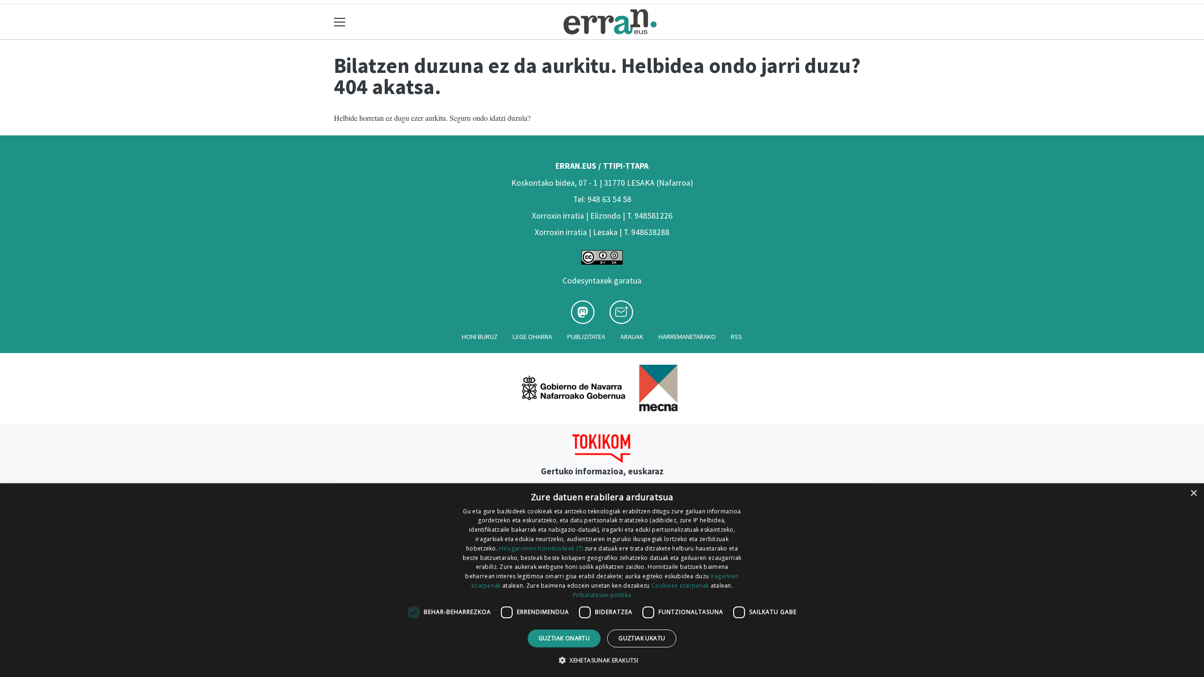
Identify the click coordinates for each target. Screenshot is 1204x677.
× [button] (1193, 493)
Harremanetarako (687, 336)
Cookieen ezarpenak (680, 586)
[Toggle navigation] (340, 22)
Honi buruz (480, 336)
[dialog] (602, 580)
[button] (602, 660)
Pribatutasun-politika (602, 595)
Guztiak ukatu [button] (641, 638)
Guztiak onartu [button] (564, 638)
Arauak (631, 336)
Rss (736, 336)
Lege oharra (532, 336)
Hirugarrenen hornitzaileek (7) (541, 548)
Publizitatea (586, 336)
